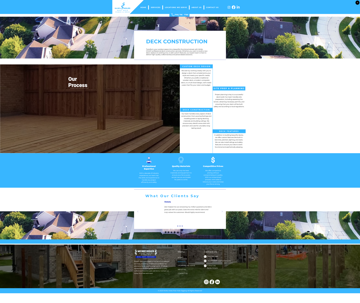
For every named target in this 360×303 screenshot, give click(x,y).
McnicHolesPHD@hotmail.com (219, 261)
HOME (180, 258)
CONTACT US (183, 273)
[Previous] (137, 212)
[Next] (222, 212)
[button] (155, 7)
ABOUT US (182, 269)
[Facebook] (233, 7)
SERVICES (181, 261)
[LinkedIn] (238, 7)
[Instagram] (229, 7)
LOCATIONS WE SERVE (185, 265)
